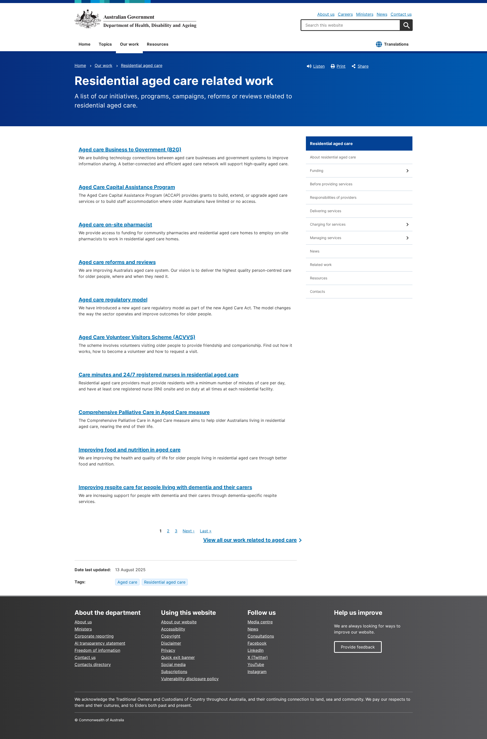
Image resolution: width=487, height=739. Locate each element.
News (382, 14)
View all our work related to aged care (250, 540)
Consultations (261, 636)
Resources (157, 44)
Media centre (260, 621)
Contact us (401, 14)
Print (341, 66)
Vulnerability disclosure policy (190, 678)
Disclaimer (171, 643)
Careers (345, 14)
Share (363, 66)
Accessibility (173, 629)
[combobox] (351, 25)
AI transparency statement (100, 643)
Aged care (127, 582)
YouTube (256, 664)
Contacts (317, 291)
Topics (105, 44)
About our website (179, 621)
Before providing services (331, 184)
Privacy (168, 650)
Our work (129, 44)
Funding (316, 170)
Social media (173, 664)
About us (326, 14)
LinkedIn (256, 650)
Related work (321, 264)
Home (85, 44)
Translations (396, 44)
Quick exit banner (178, 657)
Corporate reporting (94, 636)
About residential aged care (333, 157)
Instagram (257, 671)
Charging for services (327, 224)
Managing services (325, 238)
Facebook (257, 643)
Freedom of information (97, 650)
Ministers (364, 14)
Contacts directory (93, 664)
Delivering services (325, 211)
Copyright (170, 636)
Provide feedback (358, 647)
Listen (319, 66)
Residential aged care (141, 65)
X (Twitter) (258, 657)
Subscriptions (174, 671)
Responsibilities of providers (333, 197)
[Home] (135, 18)
